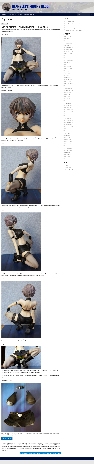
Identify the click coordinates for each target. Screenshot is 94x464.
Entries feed (68, 167)
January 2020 (68, 107)
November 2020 (69, 86)
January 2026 (68, 45)
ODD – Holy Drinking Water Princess (73, 28)
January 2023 (68, 71)
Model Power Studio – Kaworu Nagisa (73, 30)
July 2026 (67, 38)
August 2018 (68, 128)
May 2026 (67, 41)
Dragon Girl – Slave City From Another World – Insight (77, 25)
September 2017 (69, 152)
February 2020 (68, 105)
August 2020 (68, 92)
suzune (58, 453)
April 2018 (67, 137)
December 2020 (69, 83)
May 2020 (67, 98)
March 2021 (68, 77)
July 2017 (67, 156)
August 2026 (68, 36)
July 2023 (67, 62)
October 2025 (68, 49)
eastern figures (32, 453)
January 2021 (68, 81)
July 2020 (67, 94)
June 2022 (67, 73)
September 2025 (69, 51)
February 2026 (68, 43)
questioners (53, 453)
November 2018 (69, 122)
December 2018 (69, 120)
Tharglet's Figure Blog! (30, 6)
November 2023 (69, 60)
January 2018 (68, 143)
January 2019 (68, 118)
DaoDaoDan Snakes (69, 21)
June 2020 (67, 96)
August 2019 (68, 113)
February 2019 (68, 116)
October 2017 (68, 150)
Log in (66, 165)
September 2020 (69, 90)
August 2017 (68, 154)
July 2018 (67, 131)
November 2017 (69, 148)
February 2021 (68, 79)
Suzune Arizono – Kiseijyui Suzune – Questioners (24, 27)
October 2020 (68, 88)
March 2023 (68, 66)
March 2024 (68, 58)
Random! (20, 14)
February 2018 (68, 141)
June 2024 (67, 56)
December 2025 (69, 47)
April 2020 (67, 101)
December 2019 (69, 109)
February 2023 (68, 68)
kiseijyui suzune (41, 453)
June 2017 (67, 159)
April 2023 (67, 64)
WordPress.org (68, 171)
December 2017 (69, 146)
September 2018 (69, 126)
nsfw (47, 453)
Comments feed (69, 169)
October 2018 (68, 124)
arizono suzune (24, 453)
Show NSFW (8, 438)
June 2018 (67, 133)
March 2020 (68, 103)
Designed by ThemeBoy (89, 460)
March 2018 (68, 139)
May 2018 (67, 135)
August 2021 (68, 75)
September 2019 (69, 111)
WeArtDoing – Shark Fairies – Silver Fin (74, 23)
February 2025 (68, 53)
